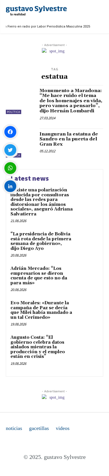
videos (62, 428)
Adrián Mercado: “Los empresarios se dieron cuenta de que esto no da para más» (38, 276)
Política (13, 112)
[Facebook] (10, 132)
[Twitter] (10, 150)
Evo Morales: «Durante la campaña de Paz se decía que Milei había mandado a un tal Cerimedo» (41, 310)
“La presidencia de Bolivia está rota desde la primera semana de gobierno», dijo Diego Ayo (40, 241)
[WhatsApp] (10, 168)
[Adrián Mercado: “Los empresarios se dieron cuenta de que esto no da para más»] (87, 276)
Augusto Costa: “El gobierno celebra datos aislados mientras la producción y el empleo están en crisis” (37, 347)
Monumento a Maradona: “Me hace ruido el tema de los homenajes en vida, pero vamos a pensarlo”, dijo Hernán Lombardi (71, 101)
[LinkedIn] (10, 186)
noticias (14, 428)
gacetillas (39, 428)
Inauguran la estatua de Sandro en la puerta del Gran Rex (69, 139)
